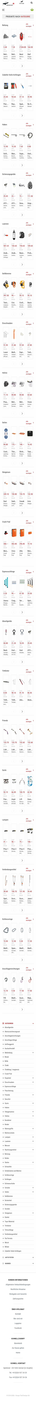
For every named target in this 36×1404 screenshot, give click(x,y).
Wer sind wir (18, 1318)
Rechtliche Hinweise (18, 1289)
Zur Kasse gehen (18, 1348)
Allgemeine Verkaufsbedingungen (18, 1284)
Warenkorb (18, 1343)
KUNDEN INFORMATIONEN (18, 1280)
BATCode (21, 3)
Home (18, 1353)
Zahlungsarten (18, 1299)
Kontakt (18, 1314)
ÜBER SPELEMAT (18, 1309)
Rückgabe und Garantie (18, 1294)
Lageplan (18, 1323)
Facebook (18, 1328)
